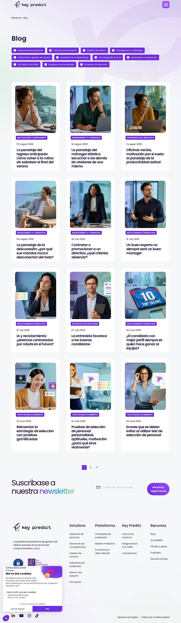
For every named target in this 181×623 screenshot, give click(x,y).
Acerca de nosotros (128, 535)
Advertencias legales (128, 617)
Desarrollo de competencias (74, 57)
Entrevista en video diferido (102, 551)
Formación (75, 582)
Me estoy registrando (158, 489)
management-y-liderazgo (129, 50)
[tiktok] (37, 615)
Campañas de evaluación (103, 535)
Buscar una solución (75, 574)
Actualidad (156, 540)
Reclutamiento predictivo (30, 50)
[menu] (165, 4)
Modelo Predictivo (105, 543)
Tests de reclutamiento (65, 50)
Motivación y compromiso (144, 57)
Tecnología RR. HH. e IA (109, 57)
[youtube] (21, 615)
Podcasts (155, 552)
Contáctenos (129, 553)
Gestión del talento (96, 50)
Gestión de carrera (75, 555)
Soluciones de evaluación (77, 564)
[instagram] (29, 615)
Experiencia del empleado (61, 64)
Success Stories (159, 558)
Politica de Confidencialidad (155, 617)
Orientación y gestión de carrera (33, 57)
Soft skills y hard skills (27, 64)
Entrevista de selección (95, 64)
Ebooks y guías (158, 546)
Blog (152, 534)
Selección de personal (76, 535)
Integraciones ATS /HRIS (129, 545)
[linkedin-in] (13, 615)
